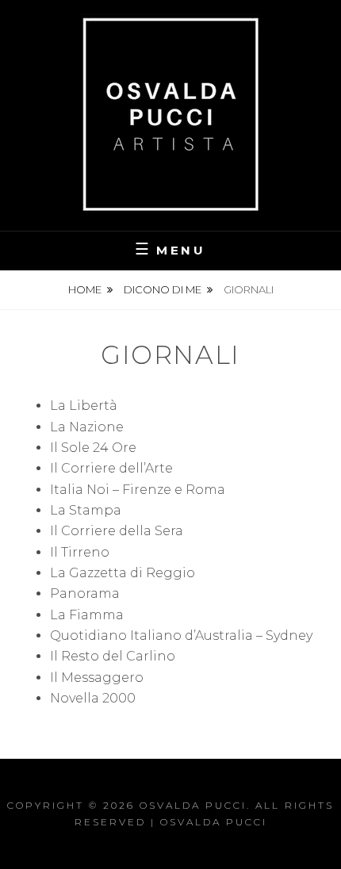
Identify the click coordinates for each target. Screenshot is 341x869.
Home (85, 289)
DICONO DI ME (162, 289)
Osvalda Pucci (193, 805)
